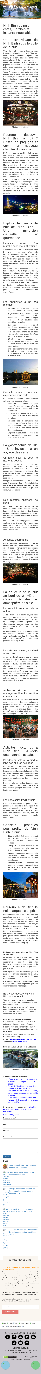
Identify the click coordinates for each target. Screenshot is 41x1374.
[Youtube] (20, 1337)
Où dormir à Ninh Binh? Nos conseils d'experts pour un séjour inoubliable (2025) (23, 1232)
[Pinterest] (33, 1337)
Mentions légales (21, 1348)
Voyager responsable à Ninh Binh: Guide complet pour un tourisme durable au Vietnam (22, 1191)
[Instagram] (26, 1342)
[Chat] (5, 1365)
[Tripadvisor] (7, 1337)
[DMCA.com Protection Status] (10, 1357)
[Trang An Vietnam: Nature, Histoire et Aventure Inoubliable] (7, 1178)
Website (6, 1130)
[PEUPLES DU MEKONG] (22, 7)
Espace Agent (7, 1)
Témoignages (33, 1350)
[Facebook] (14, 1337)
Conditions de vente (14, 1350)
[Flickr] (20, 1342)
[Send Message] (35, 1365)
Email (5, 1124)
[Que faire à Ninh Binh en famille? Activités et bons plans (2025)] (6, 1217)
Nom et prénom (9, 1118)
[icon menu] (4, 7)
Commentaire (8, 1137)
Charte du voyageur (21, 1352)
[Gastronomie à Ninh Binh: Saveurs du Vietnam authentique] (5, 1166)
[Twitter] (26, 1337)
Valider (7, 1156)
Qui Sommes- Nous (19, 1)
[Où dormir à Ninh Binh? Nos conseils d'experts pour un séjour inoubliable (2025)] (7, 1239)
